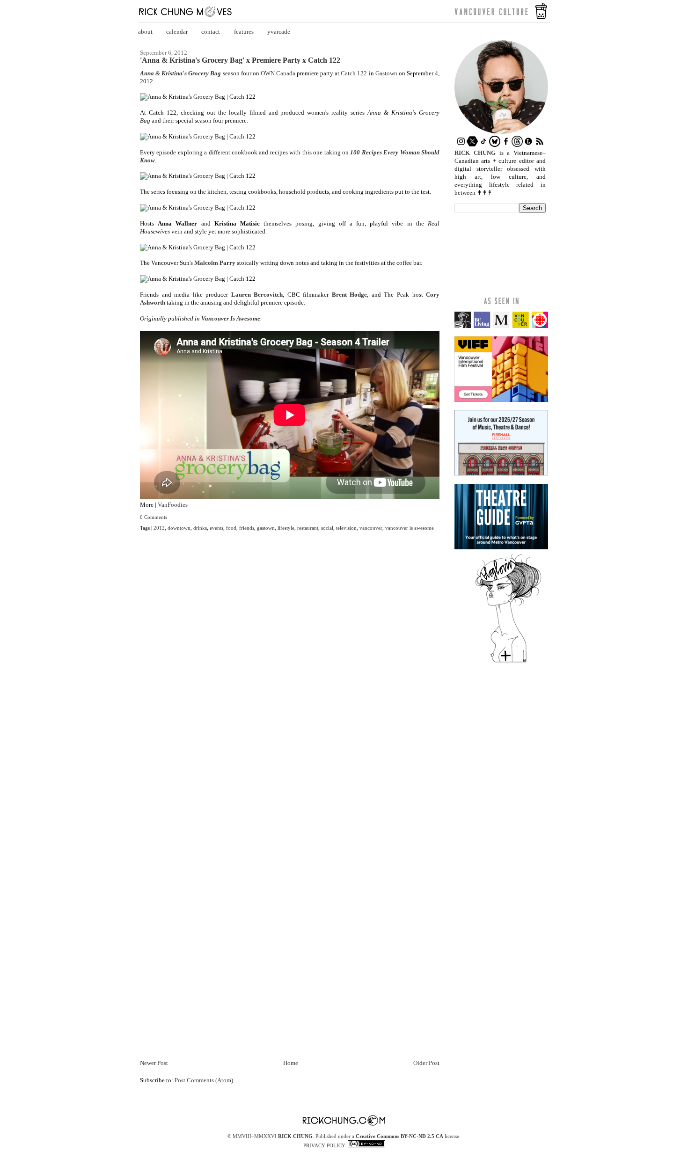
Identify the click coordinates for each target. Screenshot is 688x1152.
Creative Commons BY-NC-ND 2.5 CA (399, 1136)
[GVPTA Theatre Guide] (501, 547)
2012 (159, 528)
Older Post (426, 1062)
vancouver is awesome (409, 528)
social (327, 528)
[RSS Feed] (539, 144)
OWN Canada (278, 73)
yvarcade (278, 31)
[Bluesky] (494, 144)
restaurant (307, 528)
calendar (177, 31)
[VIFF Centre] (501, 399)
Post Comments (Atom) (204, 1080)
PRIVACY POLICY (324, 1145)
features (244, 31)
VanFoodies (173, 504)
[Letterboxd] (528, 144)
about (145, 31)
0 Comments (153, 517)
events (216, 528)
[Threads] (517, 144)
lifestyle (286, 528)
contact (210, 31)
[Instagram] (461, 144)
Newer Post (154, 1062)
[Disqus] (289, 678)
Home (290, 1062)
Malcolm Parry (214, 262)
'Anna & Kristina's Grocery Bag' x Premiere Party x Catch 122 (240, 60)
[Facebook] (506, 144)
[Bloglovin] (508, 661)
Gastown (387, 73)
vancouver (370, 528)
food (231, 528)
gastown (266, 528)
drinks (200, 528)
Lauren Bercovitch (257, 294)
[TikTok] (483, 144)
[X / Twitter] (472, 144)
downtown (179, 528)
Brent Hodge (349, 294)
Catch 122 (354, 73)
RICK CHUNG (295, 1136)
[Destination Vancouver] (501, 325)
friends (246, 528)
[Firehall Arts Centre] (501, 473)
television (346, 528)
